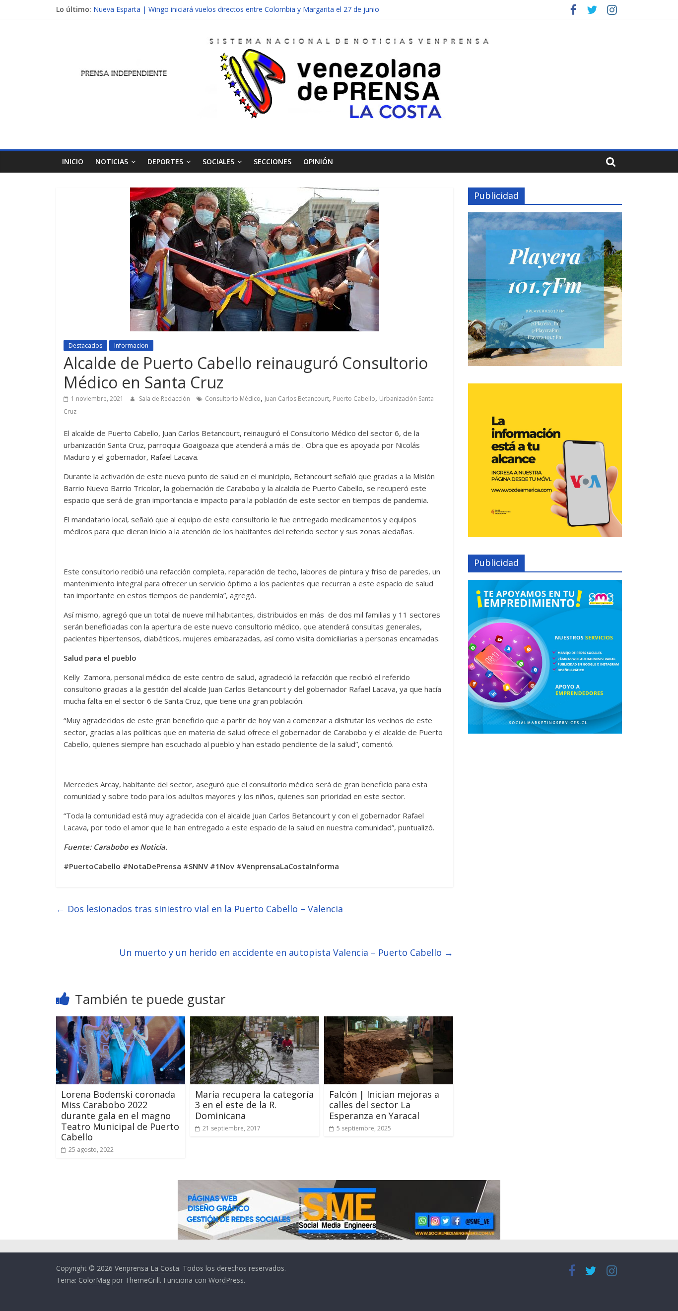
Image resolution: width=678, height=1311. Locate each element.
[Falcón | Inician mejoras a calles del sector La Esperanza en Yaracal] (388, 1022)
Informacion (131, 345)
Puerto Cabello (354, 398)
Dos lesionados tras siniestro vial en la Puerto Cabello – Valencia (199, 909)
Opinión (318, 161)
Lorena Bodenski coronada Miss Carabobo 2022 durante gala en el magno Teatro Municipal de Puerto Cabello (120, 1115)
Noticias (111, 161)
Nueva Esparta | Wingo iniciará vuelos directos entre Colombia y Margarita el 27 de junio (236, 9)
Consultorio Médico (233, 398)
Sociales (218, 161)
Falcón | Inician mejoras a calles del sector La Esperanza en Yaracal (384, 1105)
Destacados (85, 345)
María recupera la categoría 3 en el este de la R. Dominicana (254, 1105)
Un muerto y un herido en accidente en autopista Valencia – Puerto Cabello (286, 952)
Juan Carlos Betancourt (297, 398)
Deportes (165, 161)
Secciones (272, 161)
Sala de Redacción (165, 398)
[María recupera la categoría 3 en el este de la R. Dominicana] (254, 1022)
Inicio (72, 161)
